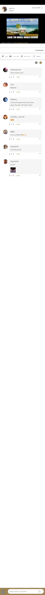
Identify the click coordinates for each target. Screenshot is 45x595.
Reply (18, 77)
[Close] (4, 5)
